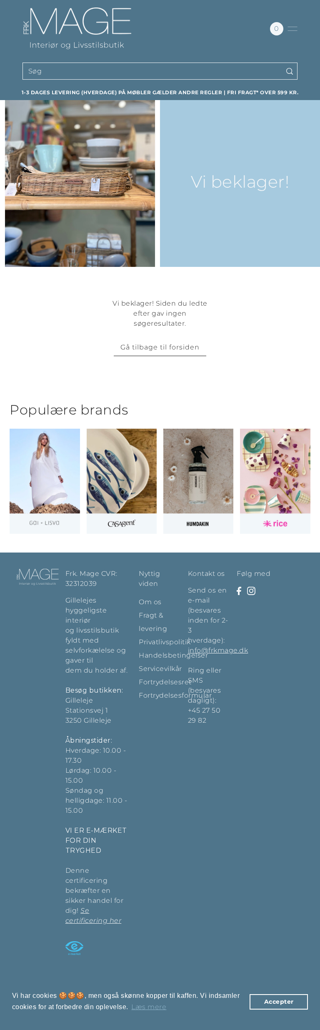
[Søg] (289, 71)
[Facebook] (239, 590)
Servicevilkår (160, 669)
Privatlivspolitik (165, 642)
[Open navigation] (293, 28)
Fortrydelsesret (165, 682)
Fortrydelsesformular (175, 695)
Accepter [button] (279, 1001)
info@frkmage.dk (218, 650)
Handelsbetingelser (173, 655)
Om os (150, 602)
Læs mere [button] (148, 1007)
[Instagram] (251, 590)
